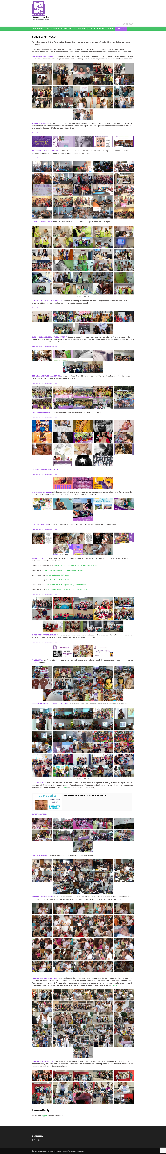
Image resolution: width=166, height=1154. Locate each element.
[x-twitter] (130, 24)
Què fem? (69, 24)
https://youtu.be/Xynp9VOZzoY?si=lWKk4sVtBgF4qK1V (66, 589)
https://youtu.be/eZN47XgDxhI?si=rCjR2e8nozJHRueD (66, 585)
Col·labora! (121, 28)
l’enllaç (64, 787)
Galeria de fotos (78, 24)
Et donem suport (99, 28)
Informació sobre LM (68, 28)
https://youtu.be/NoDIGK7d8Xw (57, 580)
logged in (45, 1115)
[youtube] (132, 24)
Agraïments (108, 24)
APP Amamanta (38, 28)
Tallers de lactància (52, 28)
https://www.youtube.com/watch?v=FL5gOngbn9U (64, 570)
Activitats (111, 28)
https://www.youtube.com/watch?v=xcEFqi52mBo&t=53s (75, 565)
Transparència (99, 24)
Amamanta (41, 17)
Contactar (116, 24)
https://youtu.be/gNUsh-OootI (57, 575)
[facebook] (124, 24)
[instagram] (127, 24)
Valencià (50, 24)
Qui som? (61, 24)
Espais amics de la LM (84, 28)
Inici (56, 24)
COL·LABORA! (89, 24)
